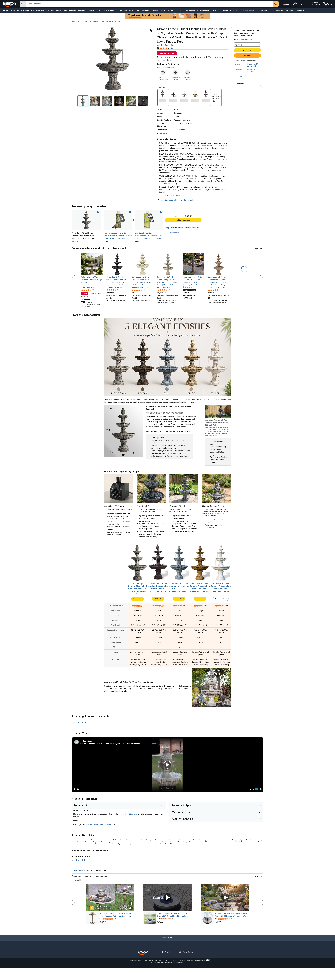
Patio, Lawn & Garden (79, 22)
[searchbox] (149, 3)
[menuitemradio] (256, 789)
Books (119, 10)
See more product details (169, 195)
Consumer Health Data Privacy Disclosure (170, 960)
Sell (137, 10)
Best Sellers (56, 10)
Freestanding (115, 22)
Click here (133, 814)
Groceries (82, 10)
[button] (6, 10)
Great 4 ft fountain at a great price (110, 743)
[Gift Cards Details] (134, 10)
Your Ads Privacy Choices (196, 960)
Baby (214, 10)
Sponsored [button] (75, 880)
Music (163, 10)
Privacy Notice (148, 960)
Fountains (104, 22)
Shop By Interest (277, 10)
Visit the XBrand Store (166, 45)
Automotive (204, 10)
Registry (154, 10)
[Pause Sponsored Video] (131, 903)
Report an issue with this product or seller (177, 200)
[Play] (74, 789)
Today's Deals (108, 10)
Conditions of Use (134, 960)
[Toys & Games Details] (197, 10)
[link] (118, 220)
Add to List (239, 84)
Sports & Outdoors (246, 10)
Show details (174, 232)
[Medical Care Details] (33, 10)
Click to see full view (113, 93)
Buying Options (220, 599)
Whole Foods (94, 10)
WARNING (78, 870)
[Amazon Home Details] (181, 10)
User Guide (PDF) (79, 722)
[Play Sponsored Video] (167, 897)
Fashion (145, 10)
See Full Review (133, 743)
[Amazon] (9, 4)
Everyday (301, 10)
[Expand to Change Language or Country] (175, 952)
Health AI (15, 10)
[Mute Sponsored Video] (131, 908)
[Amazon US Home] (143, 953)
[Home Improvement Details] (236, 10)
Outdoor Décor (94, 22)
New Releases (70, 10)
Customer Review (87, 743)
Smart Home (262, 10)
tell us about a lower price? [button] (100, 825)
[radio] (83, 101)
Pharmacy (290, 10)
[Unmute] (260, 789)
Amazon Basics (42, 10)
